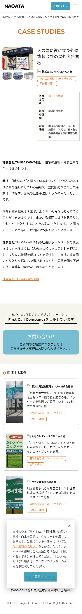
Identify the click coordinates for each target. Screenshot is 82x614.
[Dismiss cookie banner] (69, 526)
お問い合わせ (60, 6)
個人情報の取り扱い (25, 546)
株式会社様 (20, 279)
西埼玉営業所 (55, 96)
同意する (41, 576)
